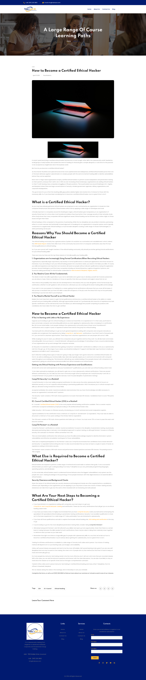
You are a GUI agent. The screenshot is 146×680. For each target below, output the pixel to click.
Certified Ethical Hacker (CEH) (49, 404)
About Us (97, 9)
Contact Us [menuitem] (62, 636)
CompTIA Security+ (83, 512)
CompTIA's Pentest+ (95, 525)
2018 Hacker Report (40, 244)
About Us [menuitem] (63, 632)
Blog (113, 9)
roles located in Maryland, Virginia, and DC (84, 270)
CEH (39, 588)
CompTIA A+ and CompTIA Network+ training (48, 506)
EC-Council (47, 588)
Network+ (79, 333)
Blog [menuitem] (62, 639)
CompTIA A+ (69, 333)
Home (89, 9)
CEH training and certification (98, 519)
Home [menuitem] (63, 629)
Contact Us (106, 9)
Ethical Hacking (60, 588)
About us (76, 41)
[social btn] (100, 588)
